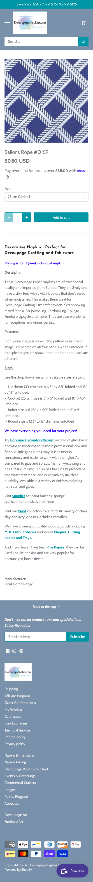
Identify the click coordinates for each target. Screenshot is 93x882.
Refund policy (15, 737)
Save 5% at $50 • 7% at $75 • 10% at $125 (46, 4)
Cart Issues (13, 716)
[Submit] (83, 41)
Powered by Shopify (18, 870)
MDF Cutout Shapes (20, 532)
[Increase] (26, 217)
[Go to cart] (83, 22)
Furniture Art (14, 821)
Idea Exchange (16, 723)
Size (7, 189)
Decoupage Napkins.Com (47, 865)
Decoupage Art (16, 815)
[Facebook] (7, 650)
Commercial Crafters (20, 783)
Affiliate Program (17, 696)
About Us (12, 803)
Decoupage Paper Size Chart (26, 769)
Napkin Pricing (15, 762)
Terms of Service (17, 730)
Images (10, 790)
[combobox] (41, 41)
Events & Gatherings (20, 776)
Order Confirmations (20, 703)
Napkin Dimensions (19, 755)
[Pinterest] (21, 650)
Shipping (11, 689)
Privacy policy (15, 744)
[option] (46, 101)
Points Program (16, 796)
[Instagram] (14, 650)
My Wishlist (13, 710)
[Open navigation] (7, 22)
